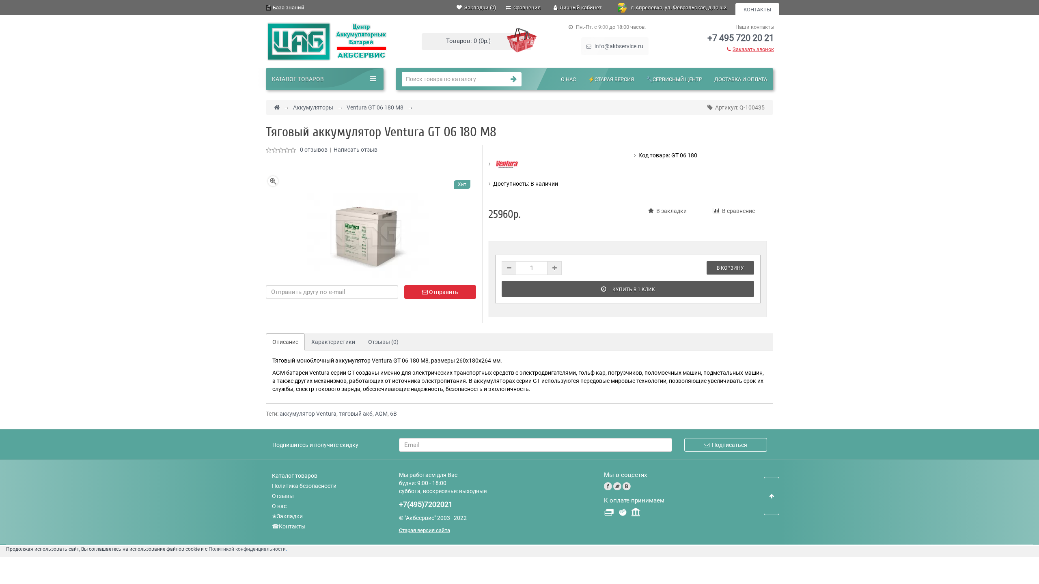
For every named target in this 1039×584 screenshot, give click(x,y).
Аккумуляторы (313, 107)
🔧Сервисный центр (674, 79)
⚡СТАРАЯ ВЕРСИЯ (611, 79)
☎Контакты (289, 526)
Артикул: (739, 107)
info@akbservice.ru (618, 46)
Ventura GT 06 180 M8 (375, 107)
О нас (568, 79)
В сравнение (737, 211)
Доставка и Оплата (740, 79)
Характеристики (333, 342)
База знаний (287, 7)
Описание (285, 342)
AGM (381, 413)
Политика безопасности (304, 486)
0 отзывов (314, 149)
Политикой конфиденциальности (247, 549)
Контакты (757, 9)
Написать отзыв (355, 149)
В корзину (730, 268)
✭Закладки (287, 516)
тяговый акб (356, 413)
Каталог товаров (294, 475)
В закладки (670, 211)
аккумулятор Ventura (308, 413)
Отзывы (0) (383, 342)
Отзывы (283, 496)
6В (393, 413)
